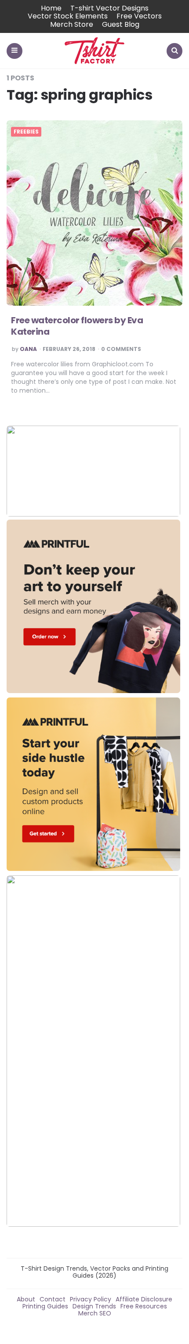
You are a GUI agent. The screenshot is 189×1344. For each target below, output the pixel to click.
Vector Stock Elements (68, 16)
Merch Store (71, 24)
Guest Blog (120, 24)
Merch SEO (94, 1313)
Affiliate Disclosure (144, 1299)
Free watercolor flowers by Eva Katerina (77, 326)
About (26, 1299)
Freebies (26, 132)
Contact (52, 1299)
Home (51, 8)
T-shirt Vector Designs (109, 8)
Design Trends (94, 1306)
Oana (28, 349)
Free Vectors (139, 16)
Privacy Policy (90, 1299)
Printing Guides (45, 1306)
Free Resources (143, 1306)
